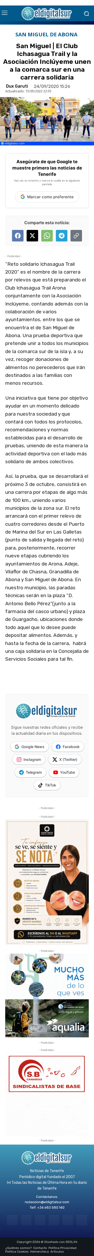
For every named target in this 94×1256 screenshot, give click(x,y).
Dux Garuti (17, 86)
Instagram (32, 759)
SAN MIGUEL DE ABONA (46, 34)
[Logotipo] (47, 13)
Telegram (34, 772)
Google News (32, 746)
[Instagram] (26, 1220)
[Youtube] (82, 1220)
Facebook (71, 746)
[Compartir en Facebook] (18, 235)
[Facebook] (12, 1220)
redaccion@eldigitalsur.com (47, 1202)
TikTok (50, 785)
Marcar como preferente (50, 196)
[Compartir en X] (32, 235)
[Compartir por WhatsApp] (47, 235)
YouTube (67, 772)
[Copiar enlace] (76, 235)
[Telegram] (40, 1220)
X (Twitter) (68, 759)
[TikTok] (54, 1220)
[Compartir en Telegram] (61, 235)
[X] (68, 1220)
